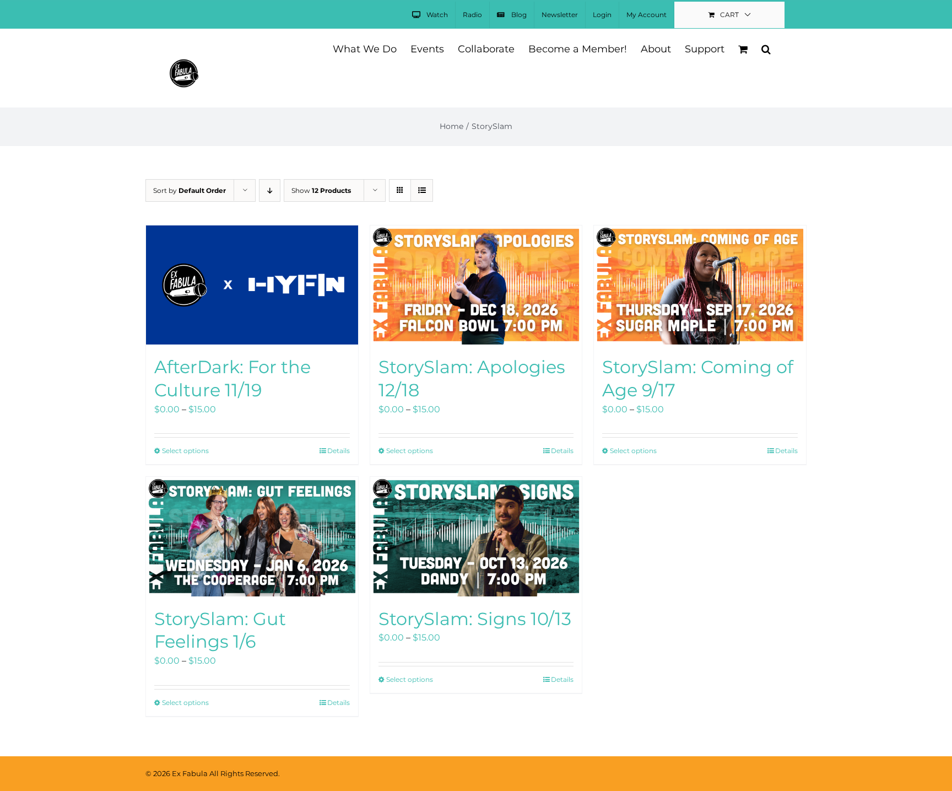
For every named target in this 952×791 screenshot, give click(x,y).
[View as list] (421, 190)
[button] (766, 48)
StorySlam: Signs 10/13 (474, 618)
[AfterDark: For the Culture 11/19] (252, 285)
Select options (185, 450)
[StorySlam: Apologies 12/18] (476, 285)
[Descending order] (269, 190)
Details (338, 450)
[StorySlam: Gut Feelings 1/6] (252, 536)
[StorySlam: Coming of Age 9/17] (700, 285)
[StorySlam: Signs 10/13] (476, 536)
